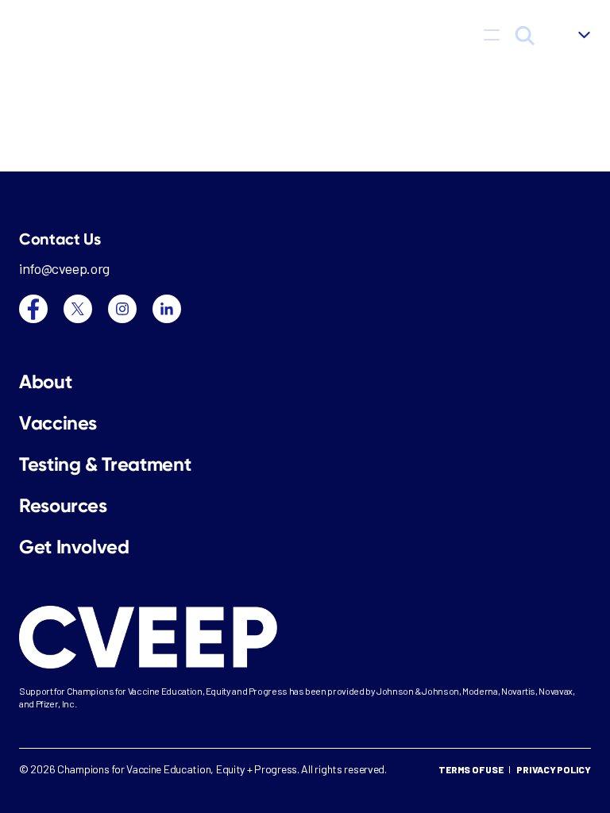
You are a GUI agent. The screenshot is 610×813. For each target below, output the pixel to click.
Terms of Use (470, 769)
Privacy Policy (553, 769)
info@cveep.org (64, 268)
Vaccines (58, 423)
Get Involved (74, 547)
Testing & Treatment (105, 464)
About (45, 382)
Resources (63, 506)
